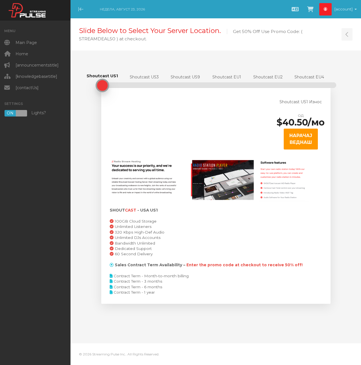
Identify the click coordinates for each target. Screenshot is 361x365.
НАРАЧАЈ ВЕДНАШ (300, 139)
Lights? (26, 113)
